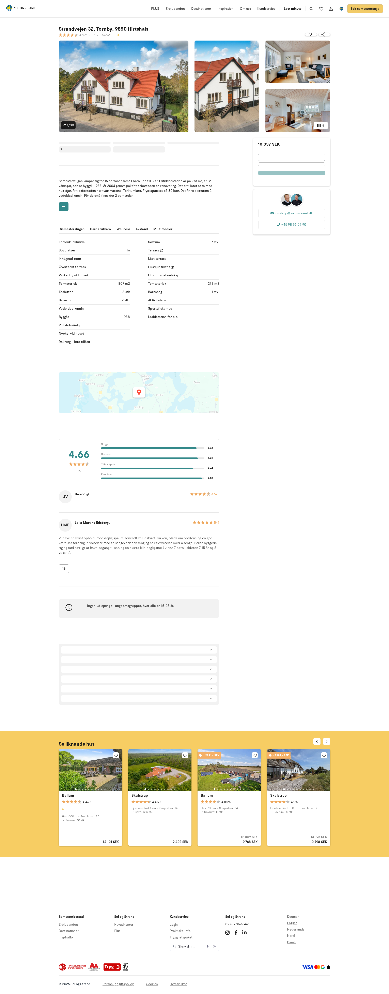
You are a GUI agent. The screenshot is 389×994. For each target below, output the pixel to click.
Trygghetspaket (181, 937)
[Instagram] (227, 932)
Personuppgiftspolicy (118, 984)
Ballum (68, 795)
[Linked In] (244, 932)
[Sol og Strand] (20, 9)
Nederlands (295, 929)
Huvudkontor (123, 925)
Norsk (291, 936)
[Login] (331, 8)
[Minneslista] (321, 8)
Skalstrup (139, 795)
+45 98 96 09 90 (293, 224)
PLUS (155, 8)
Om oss (245, 8)
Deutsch (293, 917)
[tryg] (113, 970)
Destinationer (201, 8)
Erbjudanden (175, 8)
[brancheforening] (73, 970)
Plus (117, 931)
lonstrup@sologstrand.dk (294, 213)
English (292, 923)
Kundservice (266, 8)
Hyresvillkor (178, 984)
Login (174, 925)
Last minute (292, 8)
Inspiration (225, 8)
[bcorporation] (126, 970)
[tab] (76, 789)
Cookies (152, 984)
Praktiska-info (180, 931)
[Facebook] (235, 932)
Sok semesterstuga (365, 8)
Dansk (291, 942)
